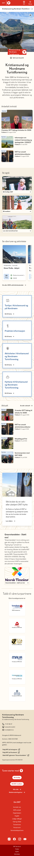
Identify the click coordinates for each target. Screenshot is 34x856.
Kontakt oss (17, 807)
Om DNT (17, 802)
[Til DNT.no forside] (6, 3)
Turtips (17, 849)
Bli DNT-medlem (17, 784)
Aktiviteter (17, 854)
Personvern (17, 827)
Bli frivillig (17, 777)
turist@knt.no (9, 730)
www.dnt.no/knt (10, 727)
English (17, 816)
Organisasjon (17, 813)
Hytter (17, 851)
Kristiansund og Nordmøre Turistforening (17, 9)
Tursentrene (17, 825)
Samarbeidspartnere (17, 830)
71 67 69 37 (8, 724)
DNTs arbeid (17, 810)
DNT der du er (17, 846)
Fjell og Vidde (17, 822)
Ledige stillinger (17, 819)
